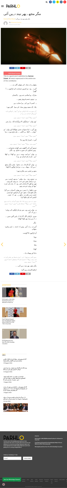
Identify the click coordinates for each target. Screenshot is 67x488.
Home (5, 19)
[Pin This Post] (22, 68)
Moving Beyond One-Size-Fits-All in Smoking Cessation (48, 446)
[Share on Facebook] (11, 68)
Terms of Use (51, 481)
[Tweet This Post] (17, 68)
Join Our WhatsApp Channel (12, 479)
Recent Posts (6, 285)
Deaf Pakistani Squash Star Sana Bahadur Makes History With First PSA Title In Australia (48, 443)
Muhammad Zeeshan (16, 22)
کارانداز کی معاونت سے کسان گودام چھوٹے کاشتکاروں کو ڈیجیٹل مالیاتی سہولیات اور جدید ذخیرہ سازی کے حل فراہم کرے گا (14, 378)
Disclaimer (62, 479)
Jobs (28, 479)
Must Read (11, 19)
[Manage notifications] (3, 484)
